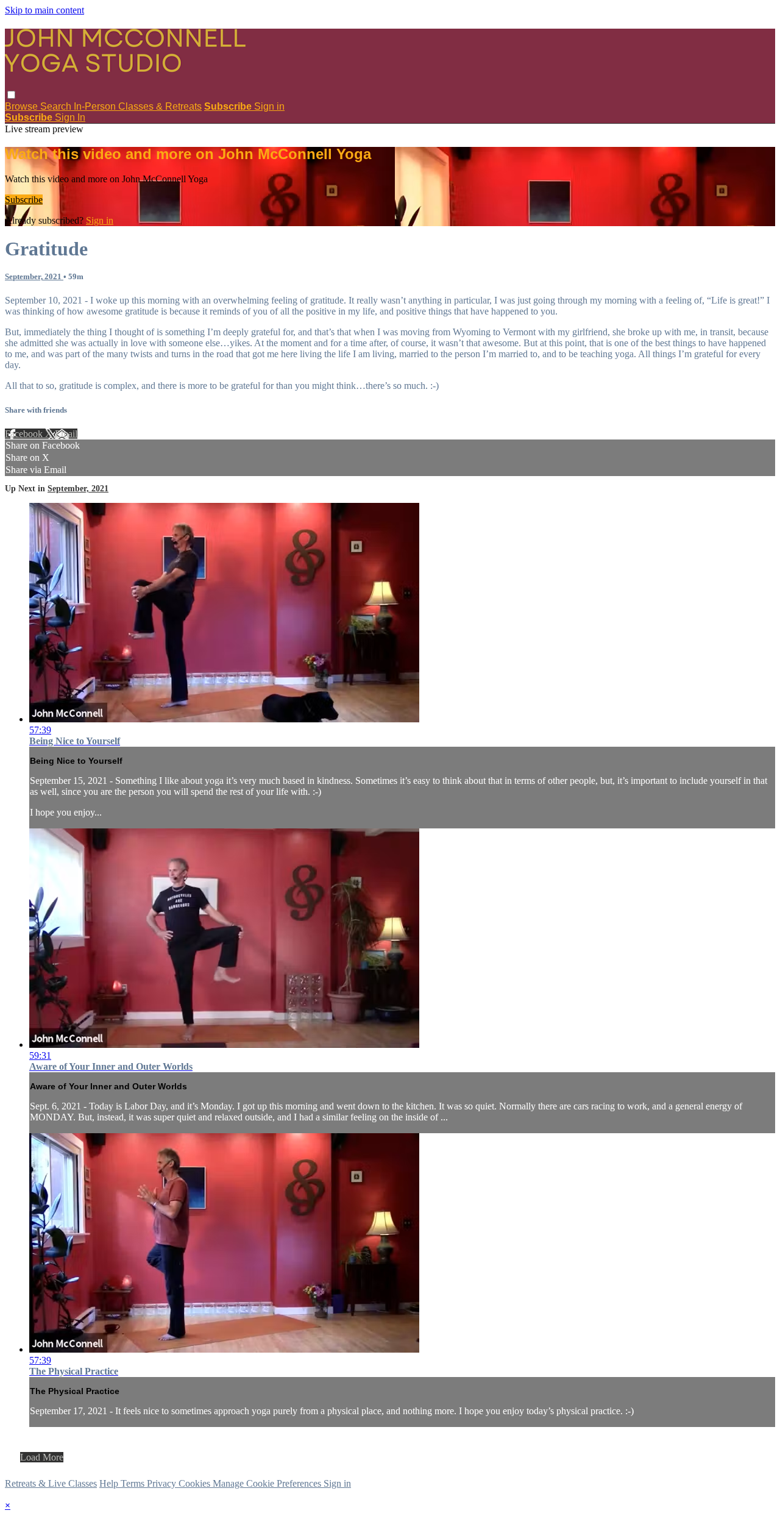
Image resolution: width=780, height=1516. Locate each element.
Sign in (269, 106)
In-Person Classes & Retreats (138, 106)
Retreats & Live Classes (51, 1483)
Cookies (196, 1483)
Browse (22, 106)
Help (110, 1483)
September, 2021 (34, 276)
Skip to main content (44, 10)
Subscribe (24, 199)
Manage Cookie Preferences (268, 1483)
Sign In (70, 117)
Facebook (25, 434)
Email (66, 434)
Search (57, 106)
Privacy (163, 1483)
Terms (134, 1483)
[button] (11, 95)
